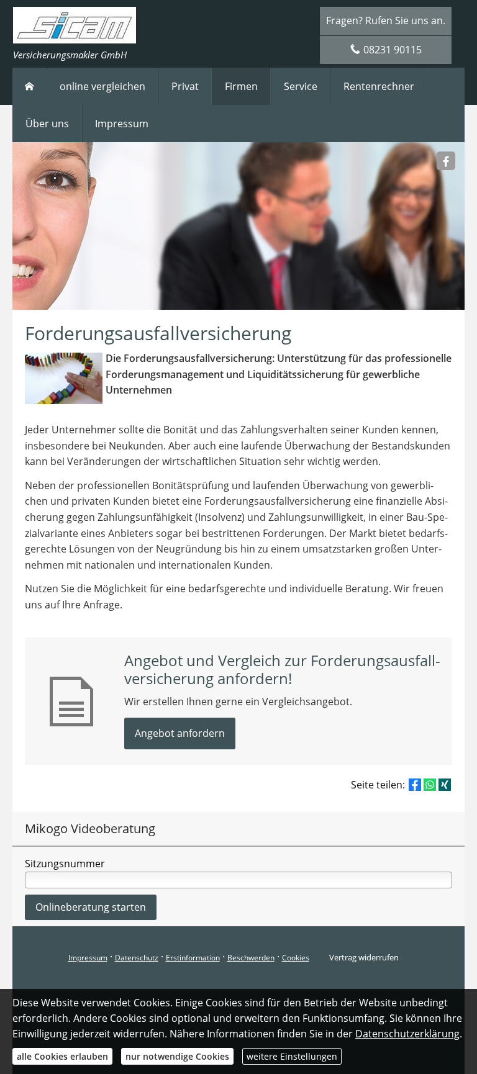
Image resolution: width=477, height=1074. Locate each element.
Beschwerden (251, 957)
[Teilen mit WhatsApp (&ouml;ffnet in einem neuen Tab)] (430, 784)
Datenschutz (136, 957)
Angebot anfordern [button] (180, 733)
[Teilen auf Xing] (444, 784)
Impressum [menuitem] (121, 123)
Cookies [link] (295, 957)
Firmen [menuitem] (241, 86)
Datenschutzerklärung (407, 1033)
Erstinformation (193, 957)
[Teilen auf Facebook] (415, 784)
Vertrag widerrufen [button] (364, 957)
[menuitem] (29, 86)
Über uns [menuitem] (47, 123)
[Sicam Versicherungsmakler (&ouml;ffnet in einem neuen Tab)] (446, 160)
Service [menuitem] (300, 86)
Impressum (87, 957)
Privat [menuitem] (185, 86)
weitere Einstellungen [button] (292, 1056)
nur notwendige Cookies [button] (177, 1056)
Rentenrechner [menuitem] (378, 86)
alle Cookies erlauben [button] (62, 1056)
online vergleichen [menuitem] (102, 86)
